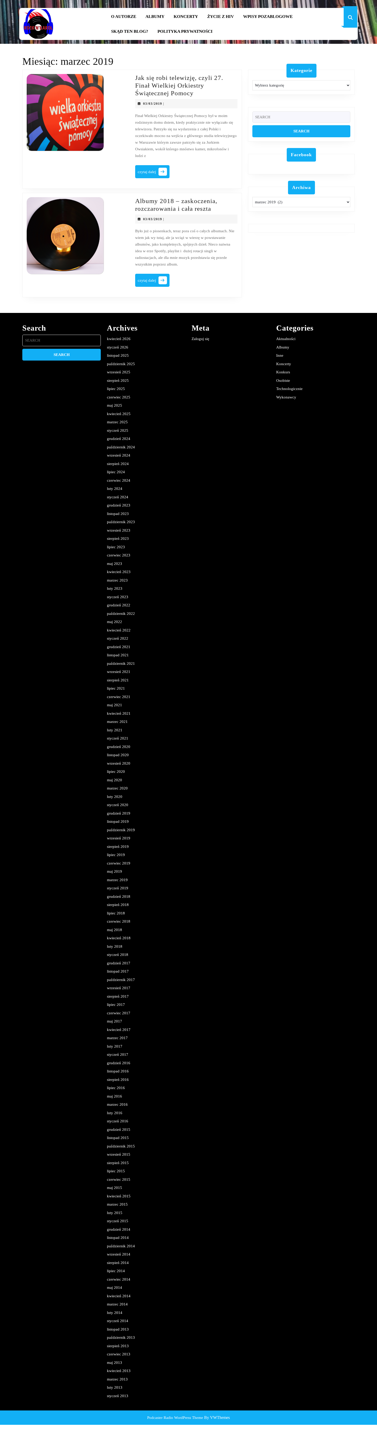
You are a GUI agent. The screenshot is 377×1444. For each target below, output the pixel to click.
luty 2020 (114, 797)
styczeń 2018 (117, 955)
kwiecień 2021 (119, 713)
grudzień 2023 (118, 505)
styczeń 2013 (117, 1396)
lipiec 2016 (116, 1088)
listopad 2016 (118, 1071)
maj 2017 (114, 1021)
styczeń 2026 (117, 347)
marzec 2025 (117, 422)
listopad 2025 (118, 355)
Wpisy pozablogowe (268, 16)
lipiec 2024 (116, 472)
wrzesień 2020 (118, 763)
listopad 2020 (118, 755)
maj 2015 (114, 1188)
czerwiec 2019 (118, 863)
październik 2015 (121, 1146)
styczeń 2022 (117, 638)
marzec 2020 (117, 788)
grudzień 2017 (118, 963)
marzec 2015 (117, 1204)
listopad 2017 (118, 971)
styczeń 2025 (117, 430)
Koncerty (186, 16)
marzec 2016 (117, 1104)
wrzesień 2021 (118, 672)
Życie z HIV (220, 16)
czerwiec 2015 (118, 1179)
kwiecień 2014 (119, 1296)
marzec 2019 (117, 880)
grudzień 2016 (118, 1063)
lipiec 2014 (116, 1271)
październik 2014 (121, 1246)
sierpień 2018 (118, 905)
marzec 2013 (117, 1379)
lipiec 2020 (116, 772)
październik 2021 (121, 663)
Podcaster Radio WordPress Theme (175, 1418)
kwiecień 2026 (119, 339)
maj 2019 (114, 871)
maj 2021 (114, 705)
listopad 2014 (118, 1238)
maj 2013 (114, 1363)
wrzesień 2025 (118, 372)
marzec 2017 (117, 1038)
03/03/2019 (152, 104)
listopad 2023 (118, 514)
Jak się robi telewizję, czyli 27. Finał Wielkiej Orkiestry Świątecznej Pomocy (179, 85)
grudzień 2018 (118, 896)
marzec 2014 (117, 1304)
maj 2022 (114, 622)
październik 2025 (121, 364)
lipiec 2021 (116, 688)
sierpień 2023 (118, 538)
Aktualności (285, 339)
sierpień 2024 (118, 464)
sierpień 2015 (118, 1163)
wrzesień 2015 (118, 1154)
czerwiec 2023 (118, 555)
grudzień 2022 (118, 605)
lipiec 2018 (116, 913)
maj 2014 (114, 1287)
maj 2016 (114, 1096)
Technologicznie (289, 389)
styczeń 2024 (117, 497)
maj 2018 (114, 930)
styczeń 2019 (117, 888)
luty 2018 (114, 946)
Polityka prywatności (185, 31)
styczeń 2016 (117, 1121)
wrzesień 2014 (118, 1254)
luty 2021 (114, 730)
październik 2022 (121, 614)
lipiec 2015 (116, 1171)
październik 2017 (121, 980)
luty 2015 (114, 1213)
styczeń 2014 (117, 1321)
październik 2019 (121, 830)
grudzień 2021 (118, 647)
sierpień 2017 (118, 996)
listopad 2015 (118, 1138)
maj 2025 (114, 405)
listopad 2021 (118, 655)
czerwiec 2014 (118, 1279)
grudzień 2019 (118, 813)
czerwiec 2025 (118, 397)
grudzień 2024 (118, 439)
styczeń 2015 (117, 1221)
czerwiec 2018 (118, 921)
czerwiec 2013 (118, 1354)
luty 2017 (114, 1046)
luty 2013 (114, 1387)
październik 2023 (121, 522)
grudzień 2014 (118, 1229)
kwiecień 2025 (119, 414)
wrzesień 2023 (118, 530)
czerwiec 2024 (118, 480)
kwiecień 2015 (119, 1196)
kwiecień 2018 (119, 938)
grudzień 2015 (118, 1129)
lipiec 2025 (116, 389)
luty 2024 (114, 489)
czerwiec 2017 (118, 1013)
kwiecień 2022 (119, 630)
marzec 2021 (117, 722)
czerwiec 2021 (118, 697)
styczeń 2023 (117, 597)
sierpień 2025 (118, 380)
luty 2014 (114, 1313)
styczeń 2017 (117, 1054)
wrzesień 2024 (118, 455)
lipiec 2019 (116, 855)
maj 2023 (114, 564)
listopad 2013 (118, 1329)
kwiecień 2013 (119, 1371)
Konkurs (283, 372)
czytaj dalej (154, 173)
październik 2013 (121, 1337)
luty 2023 (114, 588)
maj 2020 (114, 780)
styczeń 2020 (117, 805)
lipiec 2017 (116, 1005)
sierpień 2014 (118, 1263)
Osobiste (283, 380)
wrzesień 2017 (118, 988)
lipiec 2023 (116, 547)
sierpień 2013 (118, 1346)
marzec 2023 (117, 580)
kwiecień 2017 (119, 1030)
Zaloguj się (200, 339)
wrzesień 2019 (118, 838)
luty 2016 (114, 1113)
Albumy (154, 16)
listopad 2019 (118, 821)
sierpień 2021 (118, 680)
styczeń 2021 (117, 738)
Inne (279, 355)
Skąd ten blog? (129, 31)
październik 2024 (121, 447)
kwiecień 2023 (119, 572)
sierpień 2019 (118, 847)
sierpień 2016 (118, 1080)
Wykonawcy (286, 397)
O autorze (123, 16)
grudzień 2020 (118, 747)
